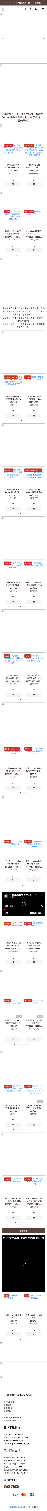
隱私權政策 (13, 1507)
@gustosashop (16, 1444)
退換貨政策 (8, 1408)
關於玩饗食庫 (9, 1402)
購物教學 (7, 1405)
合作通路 (7, 1411)
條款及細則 (21, 1507)
